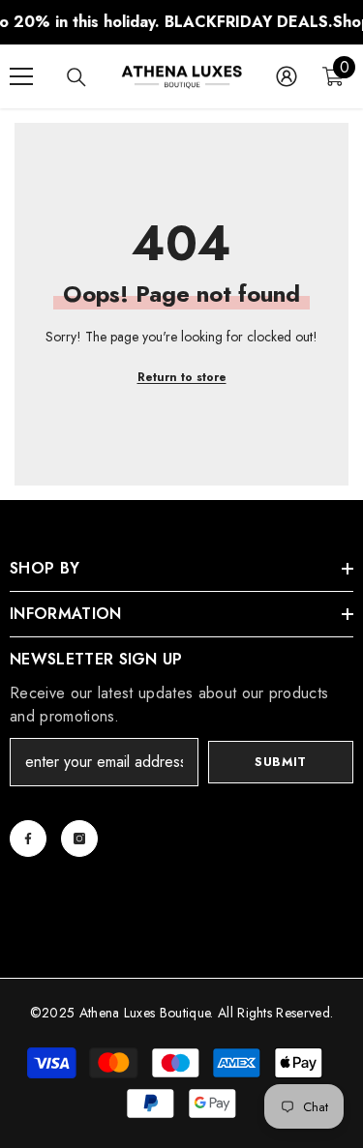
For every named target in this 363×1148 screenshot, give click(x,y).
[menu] (21, 76)
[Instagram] (79, 838)
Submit (281, 761)
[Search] (76, 77)
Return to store (182, 377)
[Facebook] (28, 838)
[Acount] (286, 76)
